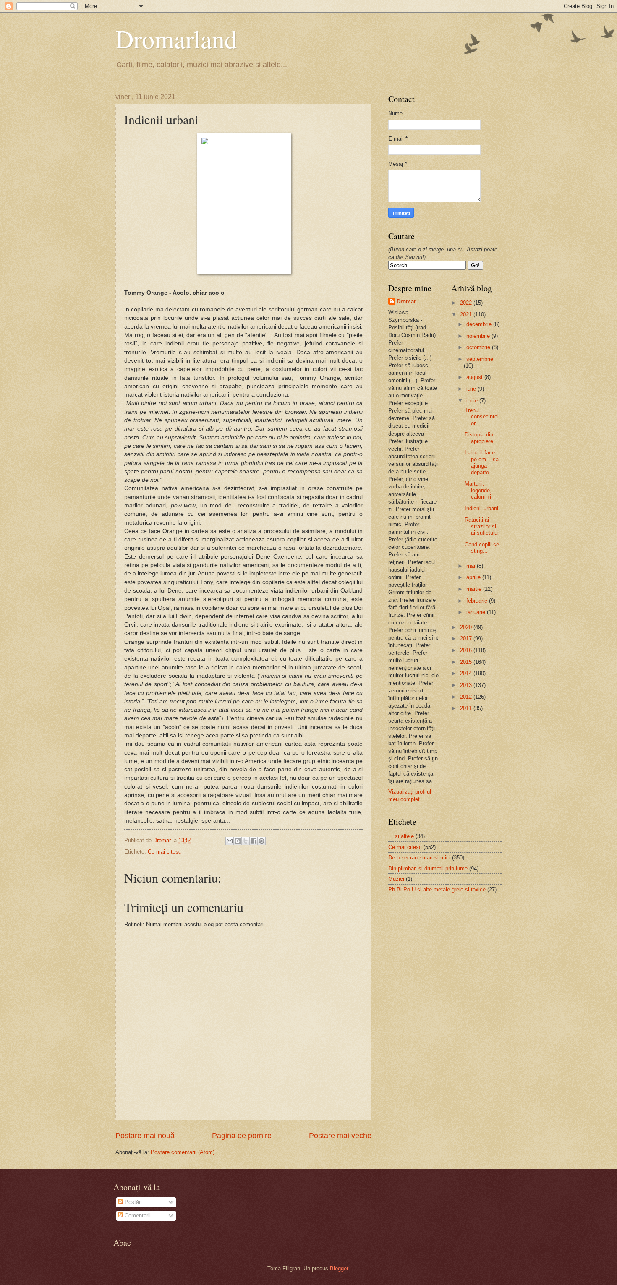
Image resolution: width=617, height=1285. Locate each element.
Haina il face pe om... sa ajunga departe (482, 462)
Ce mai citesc (164, 852)
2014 (466, 673)
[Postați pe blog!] (237, 841)
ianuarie (476, 612)
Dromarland (176, 38)
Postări (132, 1202)
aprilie (474, 577)
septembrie (479, 359)
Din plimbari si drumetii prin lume (428, 868)
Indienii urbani (481, 508)
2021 (466, 314)
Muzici (396, 879)
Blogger (339, 1268)
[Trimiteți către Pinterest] (261, 841)
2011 (466, 708)
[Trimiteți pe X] (245, 841)
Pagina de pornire (242, 1135)
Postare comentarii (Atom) (182, 1152)
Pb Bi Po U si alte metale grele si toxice (437, 889)
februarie (477, 601)
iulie (472, 389)
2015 (466, 662)
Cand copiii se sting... (482, 547)
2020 (466, 627)
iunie (472, 400)
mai (471, 566)
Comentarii (137, 1215)
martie (474, 589)
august (475, 377)
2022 (466, 303)
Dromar (406, 301)
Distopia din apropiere (479, 437)
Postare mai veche (340, 1135)
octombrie (479, 347)
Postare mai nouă (145, 1135)
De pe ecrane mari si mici (419, 857)
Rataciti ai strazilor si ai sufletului (482, 526)
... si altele (401, 836)
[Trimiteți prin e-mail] (229, 841)
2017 (466, 638)
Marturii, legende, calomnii (478, 490)
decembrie (479, 324)
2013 (466, 685)
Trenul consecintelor (482, 416)
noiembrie (479, 336)
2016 (466, 650)
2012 (466, 697)
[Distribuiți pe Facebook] (253, 841)
